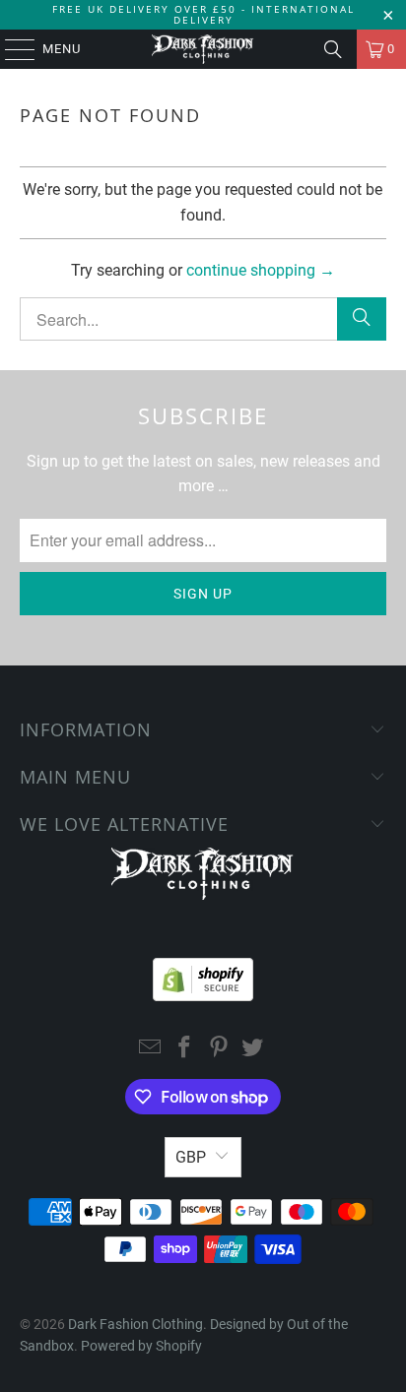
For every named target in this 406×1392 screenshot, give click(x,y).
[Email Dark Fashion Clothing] (151, 1049)
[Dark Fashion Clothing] (203, 49)
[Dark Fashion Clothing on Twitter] (253, 1049)
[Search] (333, 49)
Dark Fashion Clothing (135, 1324)
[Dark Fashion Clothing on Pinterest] (219, 1049)
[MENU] (10, 49)
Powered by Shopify (141, 1346)
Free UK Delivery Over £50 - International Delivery (203, 14)
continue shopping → (260, 270)
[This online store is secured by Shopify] (203, 974)
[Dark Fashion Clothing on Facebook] (185, 1049)
